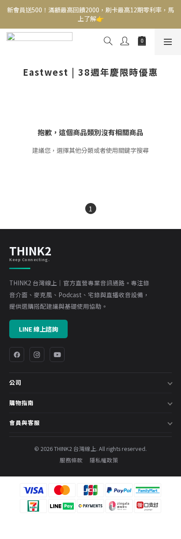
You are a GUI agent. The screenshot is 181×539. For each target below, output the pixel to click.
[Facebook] (16, 354)
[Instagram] (36, 354)
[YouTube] (57, 354)
